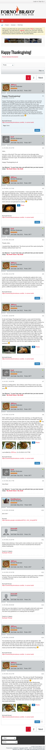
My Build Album (12, 169)
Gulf (12, 137)
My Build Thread (7, 553)
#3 (43, 188)
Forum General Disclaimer (10, 57)
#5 (43, 274)
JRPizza (14, 85)
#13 (43, 605)
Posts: (26, 90)
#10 (43, 510)
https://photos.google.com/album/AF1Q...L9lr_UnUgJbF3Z (19, 520)
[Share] (42, 91)
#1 (43, 96)
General (13, 25)
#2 (43, 148)
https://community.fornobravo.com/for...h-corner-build (18, 122)
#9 (43, 481)
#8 (43, 414)
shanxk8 (14, 528)
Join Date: (14, 90)
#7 (43, 381)
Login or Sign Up (38, 1)
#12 (43, 572)
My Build (20, 169)
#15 (43, 674)
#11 (43, 540)
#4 (43, 240)
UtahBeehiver (16, 499)
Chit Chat (20, 25)
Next (40, 77)
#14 (43, 637)
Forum (7, 25)
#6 (43, 316)
